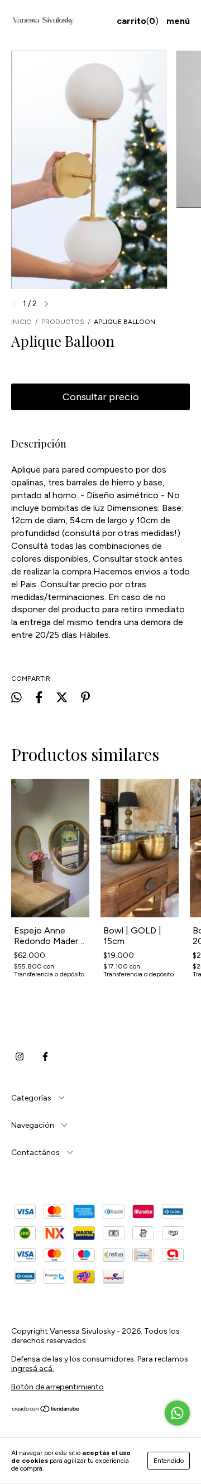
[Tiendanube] (46, 1410)
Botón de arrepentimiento (57, 1387)
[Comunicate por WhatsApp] (177, 1413)
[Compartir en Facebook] (38, 697)
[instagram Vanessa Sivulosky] (19, 1057)
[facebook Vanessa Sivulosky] (45, 1057)
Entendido (169, 1461)
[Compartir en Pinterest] (85, 697)
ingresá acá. (32, 1368)
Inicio (21, 322)
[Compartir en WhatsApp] (16, 697)
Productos (62, 322)
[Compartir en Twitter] (62, 697)
